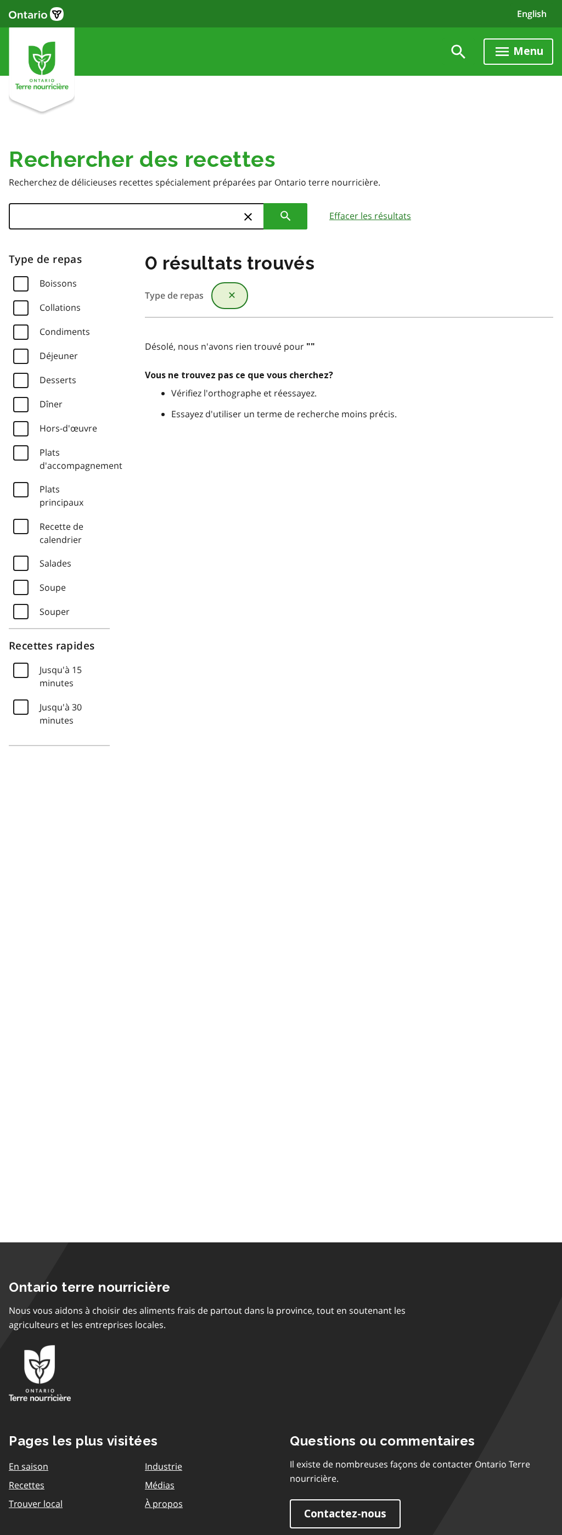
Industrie (163, 1466)
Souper (55, 612)
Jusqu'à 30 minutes (61, 713)
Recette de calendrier (61, 533)
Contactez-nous (345, 1514)
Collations (60, 307)
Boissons (58, 283)
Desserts (58, 380)
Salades (55, 563)
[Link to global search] (458, 51)
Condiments (65, 332)
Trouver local (36, 1504)
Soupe (53, 587)
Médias (160, 1485)
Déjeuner (59, 356)
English (532, 14)
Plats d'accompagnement (81, 459)
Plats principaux (61, 495)
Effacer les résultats (370, 216)
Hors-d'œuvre (68, 428)
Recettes (26, 1485)
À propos (164, 1504)
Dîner (51, 404)
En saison (28, 1466)
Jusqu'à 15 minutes (61, 676)
